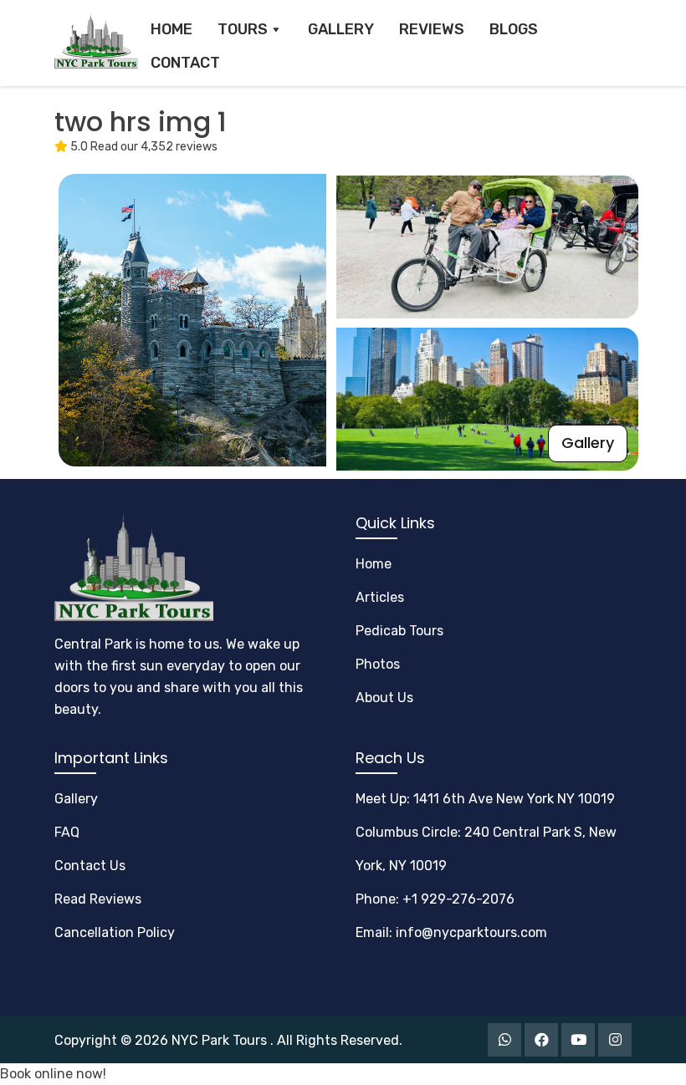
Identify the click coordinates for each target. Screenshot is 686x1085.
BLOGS (513, 29)
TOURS (243, 29)
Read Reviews (97, 899)
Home (374, 564)
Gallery (587, 442)
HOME (171, 29)
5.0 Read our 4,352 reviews (143, 147)
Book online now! (53, 1074)
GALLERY (341, 29)
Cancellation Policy (114, 932)
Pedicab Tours (399, 631)
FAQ (66, 832)
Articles (380, 597)
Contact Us (89, 866)
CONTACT (185, 62)
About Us (384, 698)
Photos (378, 664)
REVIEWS (431, 29)
